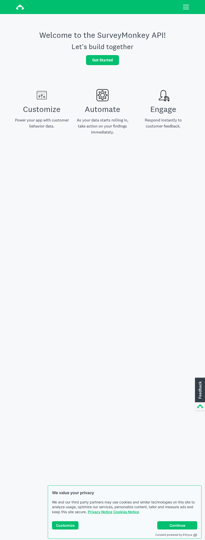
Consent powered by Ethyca (173, 534)
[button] (199, 394)
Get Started (102, 60)
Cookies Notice (126, 512)
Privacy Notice (100, 512)
